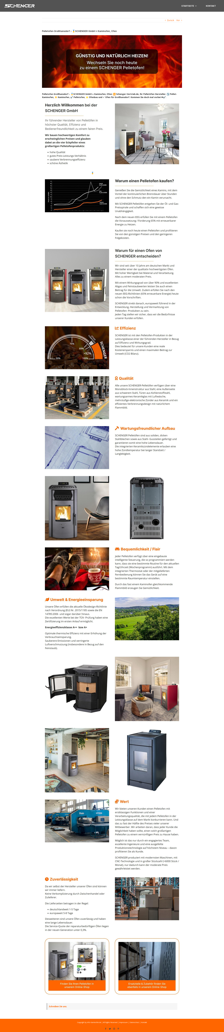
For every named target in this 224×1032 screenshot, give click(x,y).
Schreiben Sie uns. (58, 1006)
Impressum (123, 1022)
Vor (178, 20)
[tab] (54, 173)
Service (139, 173)
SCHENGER (54, 173)
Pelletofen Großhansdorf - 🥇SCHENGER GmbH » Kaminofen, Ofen (97, 173)
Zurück (170, 20)
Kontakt (144, 1022)
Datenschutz (134, 1022)
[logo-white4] (19, 4)
